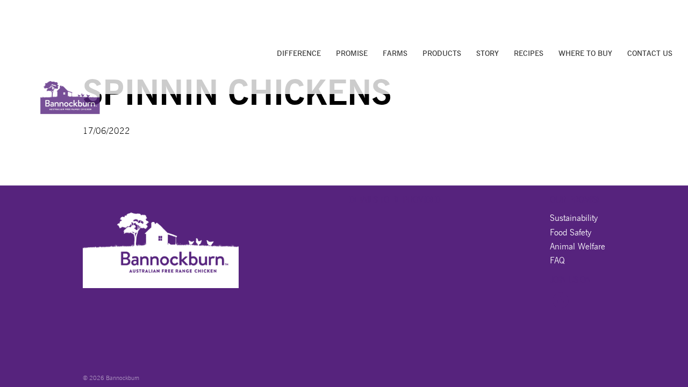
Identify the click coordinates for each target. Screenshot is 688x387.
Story (487, 53)
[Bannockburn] (70, 94)
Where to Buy (585, 53)
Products (441, 53)
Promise (352, 53)
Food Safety (570, 232)
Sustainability (574, 218)
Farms (395, 53)
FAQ (557, 260)
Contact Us (649, 53)
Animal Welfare (577, 246)
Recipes (528, 53)
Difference (299, 53)
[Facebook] (560, 305)
